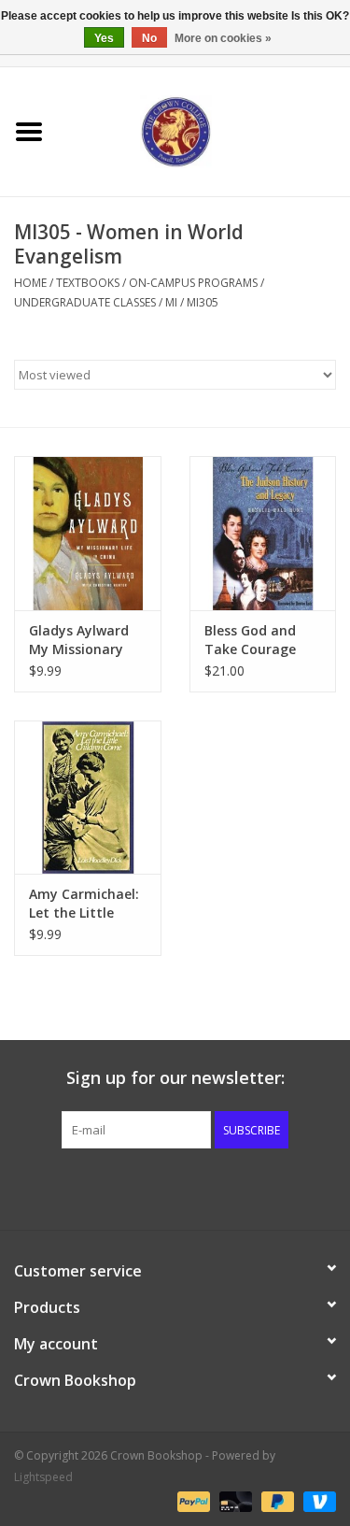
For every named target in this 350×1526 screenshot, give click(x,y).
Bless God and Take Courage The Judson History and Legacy (250, 640)
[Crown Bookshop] (204, 130)
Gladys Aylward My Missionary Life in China (79, 640)
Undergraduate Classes (85, 302)
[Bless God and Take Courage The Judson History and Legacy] (263, 533)
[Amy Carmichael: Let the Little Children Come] (87, 797)
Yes (104, 38)
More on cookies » (223, 38)
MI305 (202, 302)
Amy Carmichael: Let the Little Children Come (84, 903)
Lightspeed (43, 1477)
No (149, 38)
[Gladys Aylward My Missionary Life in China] (87, 533)
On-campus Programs (193, 283)
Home (30, 283)
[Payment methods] (192, 1500)
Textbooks (87, 283)
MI (171, 302)
